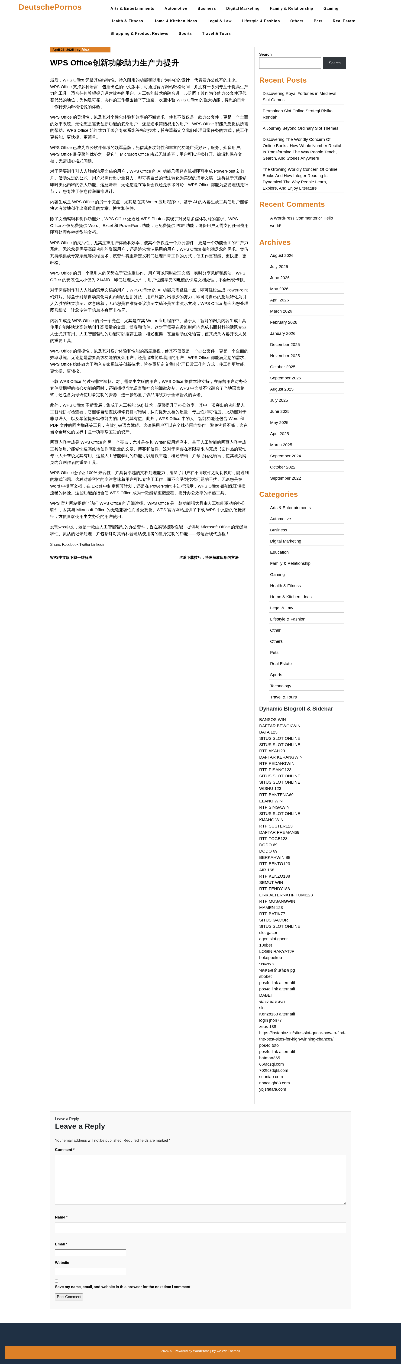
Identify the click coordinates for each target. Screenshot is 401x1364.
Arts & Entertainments (132, 8)
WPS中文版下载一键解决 (71, 557)
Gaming (331, 8)
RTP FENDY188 (274, 888)
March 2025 (281, 445)
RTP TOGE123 (273, 838)
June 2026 (280, 277)
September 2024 (285, 456)
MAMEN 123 (271, 907)
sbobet (265, 976)
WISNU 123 (270, 788)
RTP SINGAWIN (274, 807)
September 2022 (285, 478)
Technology (280, 686)
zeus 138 (267, 1026)
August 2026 (282, 255)
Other (275, 630)
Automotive (176, 8)
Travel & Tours (216, 34)
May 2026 (279, 289)
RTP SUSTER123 (276, 826)
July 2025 (279, 400)
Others (297, 21)
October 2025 (282, 367)
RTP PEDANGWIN (276, 763)
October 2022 (282, 467)
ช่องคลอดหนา (272, 1001)
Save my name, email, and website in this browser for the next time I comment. (123, 1287)
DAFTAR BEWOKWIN (280, 726)
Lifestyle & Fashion (261, 21)
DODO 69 (268, 845)
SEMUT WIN (271, 882)
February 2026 (283, 322)
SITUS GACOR (273, 920)
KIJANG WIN (271, 820)
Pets (318, 21)
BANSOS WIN (272, 719)
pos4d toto (269, 1045)
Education (279, 552)
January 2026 (282, 333)
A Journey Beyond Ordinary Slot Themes (300, 128)
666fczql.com (271, 1064)
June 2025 (280, 411)
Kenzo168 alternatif (277, 1014)
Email (61, 1244)
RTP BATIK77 (272, 913)
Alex (85, 50)
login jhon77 (270, 1020)
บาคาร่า (266, 964)
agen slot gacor (273, 939)
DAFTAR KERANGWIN (281, 757)
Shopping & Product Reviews (139, 34)
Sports (185, 34)
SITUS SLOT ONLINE (279, 738)
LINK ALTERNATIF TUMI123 (286, 895)
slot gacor (268, 932)
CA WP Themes (228, 1351)
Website (62, 1263)
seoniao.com (271, 1076)
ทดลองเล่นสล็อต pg (277, 970)
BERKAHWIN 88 (274, 857)
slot (262, 1007)
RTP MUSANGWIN (277, 901)
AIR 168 (266, 870)
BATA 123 (268, 732)
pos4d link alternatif (277, 982)
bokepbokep (270, 957)
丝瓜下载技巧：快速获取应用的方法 (209, 557)
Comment (64, 1150)
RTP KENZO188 (274, 876)
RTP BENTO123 (274, 863)
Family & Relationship (291, 8)
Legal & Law (219, 21)
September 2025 (285, 378)
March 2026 (281, 311)
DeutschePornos (50, 7)
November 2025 (285, 355)
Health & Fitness (126, 21)
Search (265, 54)
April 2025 (279, 433)
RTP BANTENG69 (276, 794)
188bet (265, 945)
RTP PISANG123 (275, 769)
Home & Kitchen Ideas (175, 21)
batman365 (269, 1058)
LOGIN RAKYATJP (276, 951)
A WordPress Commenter (293, 218)
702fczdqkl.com (273, 1070)
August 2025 (282, 389)
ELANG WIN (271, 801)
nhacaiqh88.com (274, 1083)
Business (206, 8)
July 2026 (279, 266)
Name (61, 1217)
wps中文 (66, 527)
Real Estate (344, 21)
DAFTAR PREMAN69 (279, 832)
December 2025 (285, 344)
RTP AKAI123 (272, 751)
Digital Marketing (243, 8)
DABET (266, 995)
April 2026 (279, 300)
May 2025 (279, 422)
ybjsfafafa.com (272, 1089)
